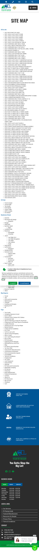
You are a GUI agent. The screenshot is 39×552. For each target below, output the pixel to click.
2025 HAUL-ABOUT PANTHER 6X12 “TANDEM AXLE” (19, 184)
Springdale (11, 232)
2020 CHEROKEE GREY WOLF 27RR (15, 118)
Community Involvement (11, 351)
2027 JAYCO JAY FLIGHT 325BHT (14, 87)
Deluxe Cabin (11, 253)
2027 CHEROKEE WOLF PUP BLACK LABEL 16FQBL (19, 49)
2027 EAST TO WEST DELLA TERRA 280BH (17, 68)
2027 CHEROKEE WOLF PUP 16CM (14, 55)
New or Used (8, 335)
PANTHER (7, 224)
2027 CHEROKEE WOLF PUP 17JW (14, 73)
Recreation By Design (10, 219)
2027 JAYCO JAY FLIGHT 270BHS (14, 40)
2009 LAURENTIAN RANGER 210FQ (15, 97)
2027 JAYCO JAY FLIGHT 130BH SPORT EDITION (18, 76)
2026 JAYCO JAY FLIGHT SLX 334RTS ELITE (17, 159)
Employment (8, 358)
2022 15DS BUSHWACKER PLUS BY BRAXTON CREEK (20, 82)
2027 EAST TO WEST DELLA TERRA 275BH (17, 113)
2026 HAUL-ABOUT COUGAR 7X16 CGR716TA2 (18, 128)
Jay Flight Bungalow (14, 239)
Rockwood (11, 260)
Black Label (11, 286)
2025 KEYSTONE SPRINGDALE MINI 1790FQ (17, 175)
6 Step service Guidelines (11, 328)
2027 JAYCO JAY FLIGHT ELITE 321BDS (16, 100)
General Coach (9, 252)
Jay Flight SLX (12, 237)
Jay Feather (11, 242)
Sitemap (7, 364)
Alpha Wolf (11, 287)
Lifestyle (7, 302)
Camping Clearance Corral (12, 314)
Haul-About (8, 245)
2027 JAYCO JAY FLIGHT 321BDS (14, 102)
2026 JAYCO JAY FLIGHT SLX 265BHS (15, 146)
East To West (8, 263)
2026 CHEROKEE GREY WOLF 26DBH (15, 149)
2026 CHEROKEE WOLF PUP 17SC (14, 163)
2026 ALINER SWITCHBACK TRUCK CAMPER (17, 150)
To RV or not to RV (10, 332)
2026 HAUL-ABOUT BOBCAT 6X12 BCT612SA (17, 137)
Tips (6, 297)
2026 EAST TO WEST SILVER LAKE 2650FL (16, 133)
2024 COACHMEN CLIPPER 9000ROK (15, 84)
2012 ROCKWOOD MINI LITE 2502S (14, 110)
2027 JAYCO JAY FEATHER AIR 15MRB (15, 53)
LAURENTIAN (8, 229)
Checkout (7, 382)
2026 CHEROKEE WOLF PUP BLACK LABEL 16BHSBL (20, 141)
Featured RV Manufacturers (12, 350)
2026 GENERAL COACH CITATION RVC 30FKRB (18, 173)
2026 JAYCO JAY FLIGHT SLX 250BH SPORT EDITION (20, 186)
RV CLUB (7, 330)
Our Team (7, 359)
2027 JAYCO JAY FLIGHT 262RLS (14, 123)
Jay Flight (11, 240)
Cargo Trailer (8, 209)
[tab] (4, 484)
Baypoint (10, 221)
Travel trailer (8, 204)
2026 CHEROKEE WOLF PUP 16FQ (14, 171)
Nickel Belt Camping (10, 367)
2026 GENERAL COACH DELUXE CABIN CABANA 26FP (20, 165)
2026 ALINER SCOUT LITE (12, 154)
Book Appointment (10, 372)
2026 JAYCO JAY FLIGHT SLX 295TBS (15, 189)
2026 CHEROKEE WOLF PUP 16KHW (15, 160)
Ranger (7, 223)
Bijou (9, 227)
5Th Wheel (7, 212)
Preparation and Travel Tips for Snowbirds (16, 322)
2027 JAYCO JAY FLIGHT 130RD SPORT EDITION (18, 61)
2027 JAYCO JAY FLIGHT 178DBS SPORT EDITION (19, 70)
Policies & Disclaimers (11, 374)
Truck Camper (8, 203)
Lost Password (9, 361)
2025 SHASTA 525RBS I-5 (12, 50)
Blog (6, 345)
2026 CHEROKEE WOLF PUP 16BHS (15, 155)
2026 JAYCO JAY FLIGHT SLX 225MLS (15, 162)
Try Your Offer (8, 348)
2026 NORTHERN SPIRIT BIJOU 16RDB (15, 196)
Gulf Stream (8, 247)
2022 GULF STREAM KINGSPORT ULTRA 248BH (18, 183)
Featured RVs (8, 362)
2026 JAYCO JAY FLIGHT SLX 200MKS (15, 157)
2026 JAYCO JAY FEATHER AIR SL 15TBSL (16, 176)
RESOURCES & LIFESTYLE (12, 343)
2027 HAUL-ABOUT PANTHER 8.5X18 (15, 45)
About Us (7, 377)
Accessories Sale (9, 319)
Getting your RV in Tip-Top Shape (14, 325)
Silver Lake (11, 265)
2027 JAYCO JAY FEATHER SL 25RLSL (15, 42)
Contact (7, 375)
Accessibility (8, 354)
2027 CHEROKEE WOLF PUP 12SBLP (15, 58)
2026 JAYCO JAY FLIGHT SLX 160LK (15, 192)
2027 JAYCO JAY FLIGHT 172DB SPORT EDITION (18, 60)
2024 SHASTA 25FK (10, 197)
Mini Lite (10, 261)
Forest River (8, 256)
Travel (6, 296)
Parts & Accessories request (12, 353)
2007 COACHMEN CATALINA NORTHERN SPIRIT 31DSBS (21, 95)
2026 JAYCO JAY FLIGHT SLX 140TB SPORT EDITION (19, 136)
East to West (8, 316)
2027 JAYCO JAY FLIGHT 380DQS (14, 91)
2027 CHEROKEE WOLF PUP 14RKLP (15, 57)
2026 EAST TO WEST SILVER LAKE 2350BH (17, 131)
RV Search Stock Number (12, 346)
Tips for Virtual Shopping (11, 333)
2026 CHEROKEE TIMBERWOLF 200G (15, 180)
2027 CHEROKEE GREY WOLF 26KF (15, 94)
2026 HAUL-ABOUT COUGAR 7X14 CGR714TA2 (18, 147)
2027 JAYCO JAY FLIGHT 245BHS (14, 107)
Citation (10, 255)
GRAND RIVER (9, 250)
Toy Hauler (8, 206)
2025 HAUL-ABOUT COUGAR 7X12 (14, 191)
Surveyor (10, 258)
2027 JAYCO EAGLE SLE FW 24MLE (15, 104)
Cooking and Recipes (10, 304)
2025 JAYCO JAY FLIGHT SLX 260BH (15, 74)
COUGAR (10, 234)
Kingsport (11, 248)
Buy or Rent (8, 338)
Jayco (6, 235)
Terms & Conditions (10, 356)
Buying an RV (8, 305)
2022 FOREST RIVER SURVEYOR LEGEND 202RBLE (19, 126)
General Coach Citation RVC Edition (14, 317)
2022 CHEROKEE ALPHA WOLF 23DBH (15, 89)
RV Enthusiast (9, 340)
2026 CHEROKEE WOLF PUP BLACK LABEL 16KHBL (19, 139)
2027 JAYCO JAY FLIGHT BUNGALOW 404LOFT (18, 66)
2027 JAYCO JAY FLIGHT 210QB (14, 34)
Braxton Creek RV (9, 289)
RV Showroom (9, 379)
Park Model (8, 208)
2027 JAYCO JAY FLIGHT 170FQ (14, 81)
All (5, 307)
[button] (33, 8)
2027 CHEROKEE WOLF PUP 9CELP (15, 47)
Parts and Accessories (11, 299)
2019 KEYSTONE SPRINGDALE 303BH (15, 86)
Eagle (9, 244)
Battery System (9, 327)
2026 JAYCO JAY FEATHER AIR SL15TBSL (16, 178)
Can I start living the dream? (12, 337)
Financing (7, 371)
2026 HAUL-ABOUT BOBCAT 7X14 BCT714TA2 (18, 129)
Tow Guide (7, 312)
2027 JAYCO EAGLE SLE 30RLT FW (14, 92)
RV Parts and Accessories (12, 366)
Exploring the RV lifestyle (11, 341)
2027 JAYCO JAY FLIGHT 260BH (14, 37)
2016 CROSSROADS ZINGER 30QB (14, 105)
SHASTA (7, 218)
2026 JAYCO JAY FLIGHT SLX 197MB (15, 125)
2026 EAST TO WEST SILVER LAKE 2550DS (17, 134)
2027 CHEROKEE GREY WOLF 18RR (15, 52)
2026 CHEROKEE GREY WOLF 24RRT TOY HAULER (19, 144)
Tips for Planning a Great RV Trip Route (15, 320)
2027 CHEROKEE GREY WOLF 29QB (15, 44)
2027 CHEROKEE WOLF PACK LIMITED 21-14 (17, 99)
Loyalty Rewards (9, 324)
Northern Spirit (9, 226)
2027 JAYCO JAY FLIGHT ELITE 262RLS (16, 108)
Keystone (7, 231)
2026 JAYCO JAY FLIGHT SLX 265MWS (16, 167)
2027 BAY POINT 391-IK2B (12, 32)
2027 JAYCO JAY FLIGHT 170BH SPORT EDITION (18, 71)
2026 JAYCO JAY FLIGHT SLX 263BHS (15, 194)
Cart (6, 383)
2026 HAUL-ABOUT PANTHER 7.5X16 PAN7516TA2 (19, 168)
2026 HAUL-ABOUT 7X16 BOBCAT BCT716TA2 (18, 170)
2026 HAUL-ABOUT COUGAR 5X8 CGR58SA (17, 181)
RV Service (7, 369)
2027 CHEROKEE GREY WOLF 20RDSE (15, 65)
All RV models (8, 211)
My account (8, 380)
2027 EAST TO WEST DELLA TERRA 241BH (17, 115)
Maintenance (8, 301)
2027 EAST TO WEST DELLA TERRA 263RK (16, 112)
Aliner (6, 290)
